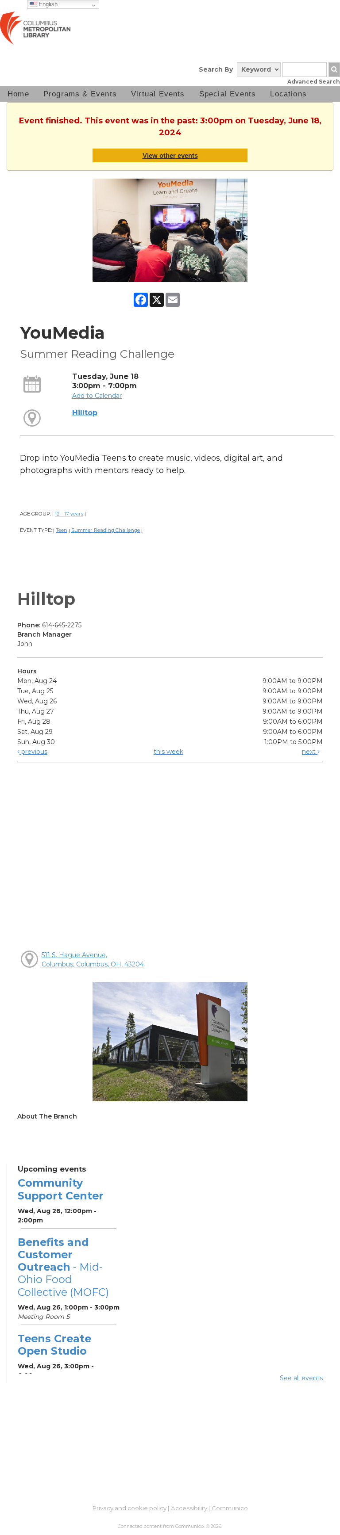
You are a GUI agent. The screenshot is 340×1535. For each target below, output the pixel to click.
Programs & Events (80, 94)
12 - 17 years (69, 514)
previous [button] (33, 752)
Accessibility (189, 1508)
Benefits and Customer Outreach (63, 1267)
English (47, 4)
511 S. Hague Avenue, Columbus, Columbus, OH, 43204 (93, 959)
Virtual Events (158, 94)
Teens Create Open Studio (54, 1344)
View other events (170, 155)
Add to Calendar (97, 396)
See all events (301, 1378)
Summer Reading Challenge (105, 530)
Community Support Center (61, 1189)
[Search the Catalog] (334, 69)
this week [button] (168, 752)
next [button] (309, 752)
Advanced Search (313, 81)
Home (18, 94)
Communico (230, 1508)
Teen (61, 530)
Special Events (227, 94)
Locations (288, 94)
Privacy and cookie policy (129, 1508)
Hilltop (84, 412)
